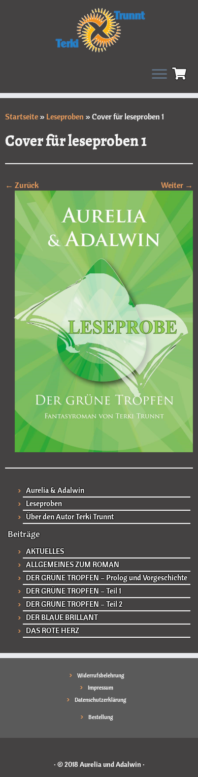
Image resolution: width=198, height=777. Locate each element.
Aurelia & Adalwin (55, 490)
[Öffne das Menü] (159, 74)
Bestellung (100, 717)
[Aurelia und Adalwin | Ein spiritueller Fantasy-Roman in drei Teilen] (99, 29)
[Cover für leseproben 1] (99, 321)
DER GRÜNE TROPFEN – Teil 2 (74, 604)
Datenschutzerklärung (100, 699)
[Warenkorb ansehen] (180, 72)
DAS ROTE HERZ (52, 630)
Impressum (100, 687)
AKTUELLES (45, 551)
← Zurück (22, 185)
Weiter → (177, 185)
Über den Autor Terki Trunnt (70, 516)
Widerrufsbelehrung (100, 675)
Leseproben (65, 116)
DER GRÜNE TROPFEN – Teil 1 (73, 591)
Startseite (21, 116)
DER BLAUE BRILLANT (62, 617)
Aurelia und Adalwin (110, 764)
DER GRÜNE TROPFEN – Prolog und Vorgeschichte (106, 577)
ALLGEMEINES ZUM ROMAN (72, 564)
